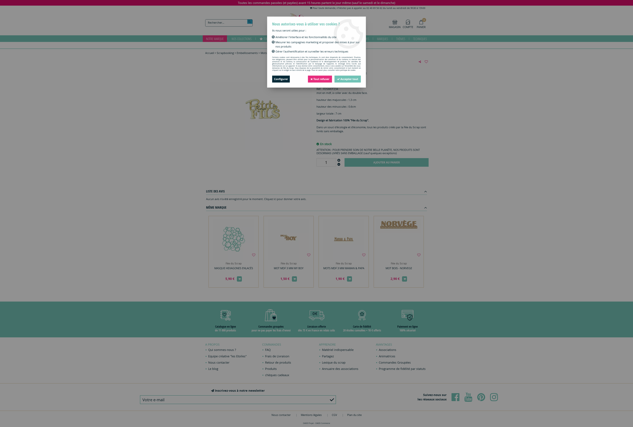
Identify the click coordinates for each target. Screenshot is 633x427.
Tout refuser (321, 79)
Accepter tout (349, 79)
